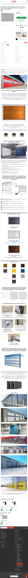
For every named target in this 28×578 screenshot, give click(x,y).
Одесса (18, 552)
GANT (16, 46)
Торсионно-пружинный (18, 59)
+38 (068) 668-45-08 (19, 559)
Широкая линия (17, 55)
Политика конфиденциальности (19, 539)
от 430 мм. (16, 53)
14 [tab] (6, 25)
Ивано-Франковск (19, 550)
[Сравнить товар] (8, 510)
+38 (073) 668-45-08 (19, 562)
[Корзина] (27, 1)
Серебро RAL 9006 (17, 61)
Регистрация (2, 544)
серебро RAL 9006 (15, 242)
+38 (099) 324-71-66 (19, 560)
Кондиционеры (3, 538)
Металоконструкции (3, 536)
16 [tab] (8, 25)
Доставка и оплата (21, 30)
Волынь (18, 548)
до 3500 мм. (16, 52)
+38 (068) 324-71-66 (19, 561)
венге (14, 243)
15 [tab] (7, 25)
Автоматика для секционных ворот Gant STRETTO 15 (4, 506)
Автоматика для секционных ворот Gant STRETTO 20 (13, 506)
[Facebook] (27, 528)
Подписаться (11, 527)
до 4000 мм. (16, 50)
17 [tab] (9, 25)
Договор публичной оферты (18, 537)
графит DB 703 (16, 228)
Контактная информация (18, 538)
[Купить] (2, 510)
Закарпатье (18, 549)
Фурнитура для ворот (3, 537)
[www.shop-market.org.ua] (17, 574)
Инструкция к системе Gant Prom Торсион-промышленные (22, 39)
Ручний (16, 62)
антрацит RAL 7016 (18, 243)
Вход (1, 543)
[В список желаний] (6, 510)
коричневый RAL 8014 (20, 242)
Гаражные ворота (3, 532)
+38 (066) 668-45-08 (19, 558)
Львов (18, 551)
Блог (15, 536)
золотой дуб (12, 243)
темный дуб (8, 243)
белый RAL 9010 (11, 242)
